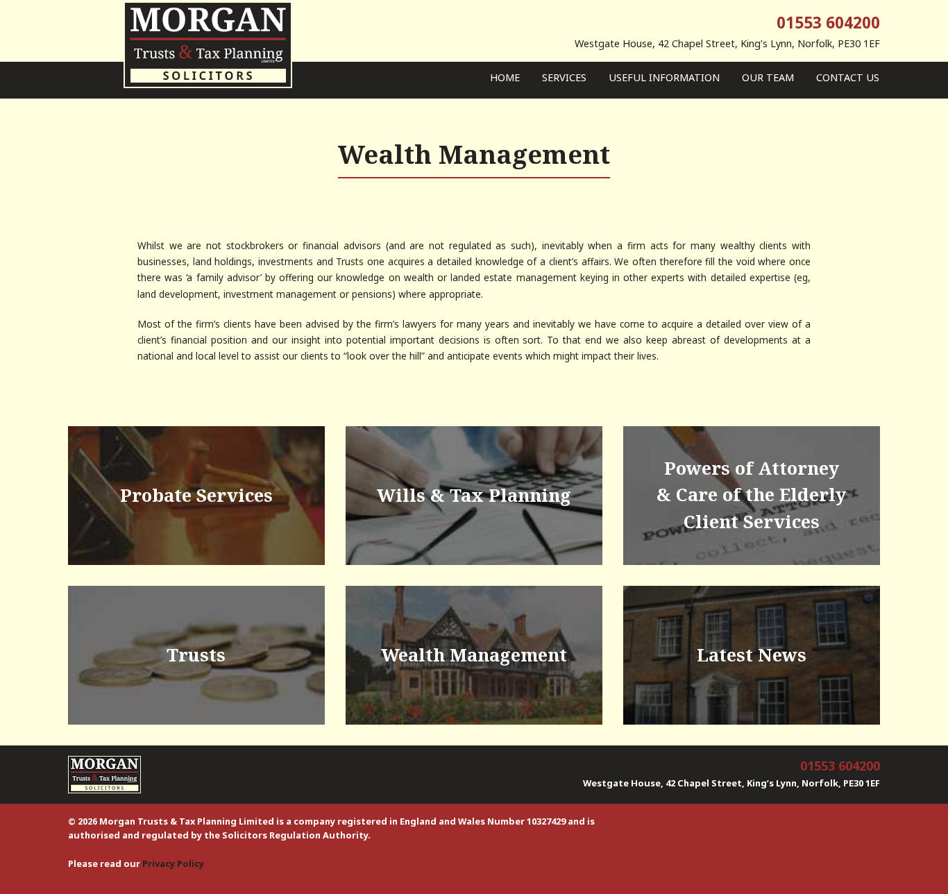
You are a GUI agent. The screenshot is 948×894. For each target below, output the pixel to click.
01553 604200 (828, 22)
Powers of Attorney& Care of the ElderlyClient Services (751, 495)
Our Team (768, 77)
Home (505, 77)
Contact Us (847, 77)
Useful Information (664, 77)
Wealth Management (474, 655)
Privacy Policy (173, 863)
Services (564, 77)
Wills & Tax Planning (474, 495)
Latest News (751, 655)
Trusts (196, 655)
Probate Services (196, 495)
